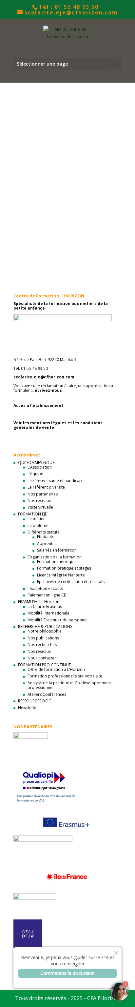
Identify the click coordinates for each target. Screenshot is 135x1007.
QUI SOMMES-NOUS (36, 462)
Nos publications (43, 638)
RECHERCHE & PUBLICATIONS (45, 626)
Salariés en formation (57, 550)
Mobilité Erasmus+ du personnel (57, 620)
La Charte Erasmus (45, 606)
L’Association (40, 467)
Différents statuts (43, 532)
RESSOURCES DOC (34, 701)
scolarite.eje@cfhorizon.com (43, 377)
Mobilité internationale (48, 613)
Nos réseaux (39, 500)
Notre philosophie (45, 631)
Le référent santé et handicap (55, 480)
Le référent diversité (46, 487)
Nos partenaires (43, 494)
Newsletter (28, 707)
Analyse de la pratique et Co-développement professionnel (69, 685)
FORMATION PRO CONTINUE (44, 665)
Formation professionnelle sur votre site (65, 676)
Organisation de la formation (55, 557)
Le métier (36, 518)
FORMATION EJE (32, 514)
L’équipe (35, 473)
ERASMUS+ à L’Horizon (38, 601)
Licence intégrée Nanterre (61, 575)
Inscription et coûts (45, 588)
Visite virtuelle (40, 507)
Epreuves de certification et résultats (71, 581)
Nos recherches (42, 644)
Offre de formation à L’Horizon (56, 669)
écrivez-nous (48, 390)
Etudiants (45, 536)
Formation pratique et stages (64, 568)
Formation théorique (56, 561)
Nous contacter (42, 658)
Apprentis (46, 543)
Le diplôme (38, 525)
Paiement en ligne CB (47, 595)
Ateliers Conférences (47, 694)
